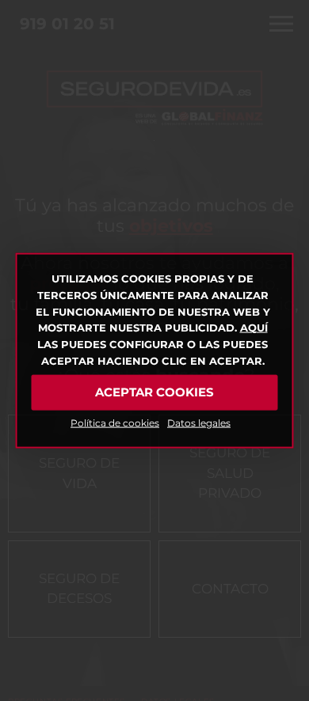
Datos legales (199, 422)
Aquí (254, 327)
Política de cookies (115, 422)
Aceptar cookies (154, 392)
